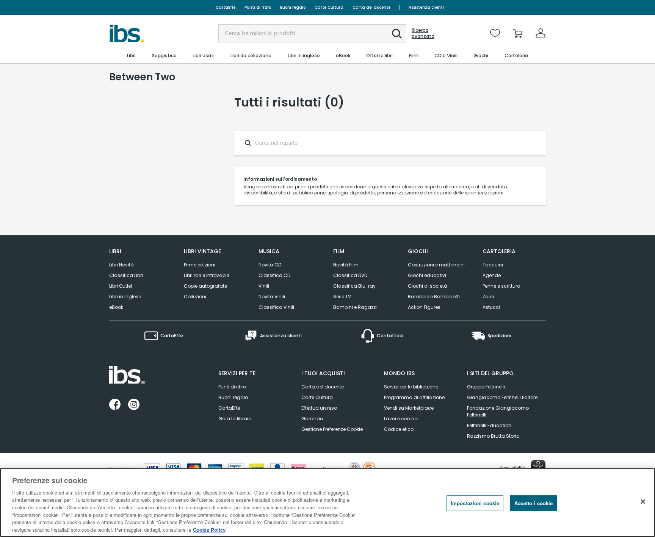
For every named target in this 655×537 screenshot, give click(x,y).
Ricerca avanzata (423, 33)
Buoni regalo (293, 7)
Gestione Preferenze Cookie (332, 429)
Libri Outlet (120, 286)
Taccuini (493, 264)
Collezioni (195, 296)
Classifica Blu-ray (354, 286)
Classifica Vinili (276, 307)
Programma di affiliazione (414, 397)
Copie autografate (205, 286)
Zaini (488, 296)
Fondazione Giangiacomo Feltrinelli (498, 411)
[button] (396, 33)
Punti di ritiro (257, 7)
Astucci (491, 307)
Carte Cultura (329, 7)
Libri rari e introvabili (206, 275)
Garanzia (312, 418)
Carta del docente (371, 7)
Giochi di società (427, 286)
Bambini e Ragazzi (355, 307)
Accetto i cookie (533, 503)
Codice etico (399, 429)
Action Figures (424, 307)
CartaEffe (225, 7)
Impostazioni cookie (475, 503)
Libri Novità (121, 264)
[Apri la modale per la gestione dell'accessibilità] (538, 466)
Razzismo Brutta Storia (493, 436)
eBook (116, 307)
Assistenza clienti (426, 7)
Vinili (264, 286)
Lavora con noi (401, 418)
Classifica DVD (350, 275)
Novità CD (270, 264)
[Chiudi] (643, 501)
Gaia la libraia (235, 418)
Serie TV (342, 296)
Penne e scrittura (501, 286)
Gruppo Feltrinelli (486, 387)
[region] (327, 502)
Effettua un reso (319, 408)
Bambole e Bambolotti (434, 296)
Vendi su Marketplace (409, 408)
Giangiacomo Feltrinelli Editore (502, 397)
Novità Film (346, 264)
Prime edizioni (199, 264)
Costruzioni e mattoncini (436, 264)
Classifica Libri (126, 275)
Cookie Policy (209, 529)
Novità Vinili (272, 296)
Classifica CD (274, 275)
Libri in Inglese (125, 296)
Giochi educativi (427, 275)
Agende (492, 275)
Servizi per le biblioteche (411, 387)
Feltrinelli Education (489, 425)
